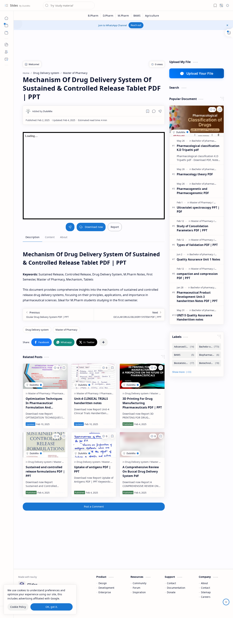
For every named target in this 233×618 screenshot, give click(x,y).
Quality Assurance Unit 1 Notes (198, 259)
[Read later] (147, 111)
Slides (14, 5)
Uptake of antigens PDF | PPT (92, 469)
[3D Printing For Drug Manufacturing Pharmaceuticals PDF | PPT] (142, 376)
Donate (171, 592)
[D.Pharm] (108, 15)
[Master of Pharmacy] (66, 329)
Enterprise (104, 592)
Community (139, 583)
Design (102, 583)
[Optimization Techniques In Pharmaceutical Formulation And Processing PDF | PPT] (45, 376)
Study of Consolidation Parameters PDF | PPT (192, 228)
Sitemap (206, 592)
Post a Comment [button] (94, 506)
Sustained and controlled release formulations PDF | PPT (45, 471)
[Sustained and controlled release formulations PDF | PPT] (45, 444)
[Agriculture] (152, 15)
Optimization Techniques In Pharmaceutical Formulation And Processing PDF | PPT (44, 403)
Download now (94, 227)
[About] (6, 52)
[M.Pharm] (123, 15)
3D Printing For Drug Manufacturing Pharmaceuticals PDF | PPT (142, 403)
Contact (171, 583)
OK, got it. (52, 607)
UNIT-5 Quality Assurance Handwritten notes (194, 317)
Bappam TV (221, 610)
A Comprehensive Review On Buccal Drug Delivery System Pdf (141, 471)
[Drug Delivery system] (37, 329)
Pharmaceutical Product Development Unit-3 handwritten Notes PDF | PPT (197, 297)
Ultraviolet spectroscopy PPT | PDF (198, 210)
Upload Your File (200, 73)
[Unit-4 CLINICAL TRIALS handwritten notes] (93, 376)
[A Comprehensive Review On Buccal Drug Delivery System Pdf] (142, 444)
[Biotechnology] (209, 363)
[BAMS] (137, 15)
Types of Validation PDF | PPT (197, 245)
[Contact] (6, 59)
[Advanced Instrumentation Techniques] (184, 346)
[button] (6, 5)
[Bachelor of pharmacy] (204, 140)
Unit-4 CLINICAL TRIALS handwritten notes (91, 401)
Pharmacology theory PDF (195, 174)
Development (106, 587)
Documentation (176, 587)
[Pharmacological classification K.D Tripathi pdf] (196, 121)
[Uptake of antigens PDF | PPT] (93, 444)
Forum (136, 587)
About (204, 583)
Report (115, 227)
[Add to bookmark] (64, 367)
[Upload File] (6, 44)
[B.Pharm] (93, 15)
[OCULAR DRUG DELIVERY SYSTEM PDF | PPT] (129, 315)
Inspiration (139, 592)
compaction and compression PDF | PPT (197, 276)
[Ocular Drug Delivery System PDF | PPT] (58, 315)
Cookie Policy (18, 607)
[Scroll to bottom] (226, 602)
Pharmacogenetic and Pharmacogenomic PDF (193, 191)
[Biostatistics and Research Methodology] (184, 363)
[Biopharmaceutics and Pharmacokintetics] (209, 355)
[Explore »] (60, 424)
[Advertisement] (84, 43)
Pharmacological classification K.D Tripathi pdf (198, 148)
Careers (205, 597)
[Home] (6, 18)
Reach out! (136, 25)
